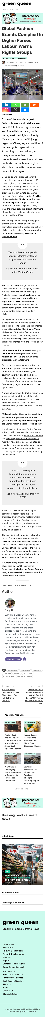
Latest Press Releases (13, 978)
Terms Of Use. (31, 1012)
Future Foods (10, 754)
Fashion (5, 58)
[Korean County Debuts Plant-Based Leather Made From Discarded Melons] (32, 726)
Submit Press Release (13, 974)
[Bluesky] (25, 109)
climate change (36, 670)
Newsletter (8, 947)
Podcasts (7, 957)
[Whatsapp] (15, 105)
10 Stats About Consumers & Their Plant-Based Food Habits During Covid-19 (10, 695)
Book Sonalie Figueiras (13, 981)
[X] (15, 109)
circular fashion (25, 670)
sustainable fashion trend (24, 676)
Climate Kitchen (10, 994)
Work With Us (9, 971)
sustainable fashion (8, 676)
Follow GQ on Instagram (13, 954)
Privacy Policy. (21, 1012)
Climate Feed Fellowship (14, 964)
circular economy (13, 670)
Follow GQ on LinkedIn (13, 951)
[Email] (25, 105)
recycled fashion (27, 673)
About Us (7, 984)
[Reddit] (34, 105)
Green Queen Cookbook (13, 967)
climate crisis (7, 673)
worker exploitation (33, 435)
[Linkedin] (6, 105)
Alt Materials (10, 722)
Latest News (8, 944)
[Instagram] (6, 109)
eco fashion (17, 673)
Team (5, 987)
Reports (6, 960)
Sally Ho (9, 610)
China (12, 58)
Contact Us (8, 991)
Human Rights (21, 58)
